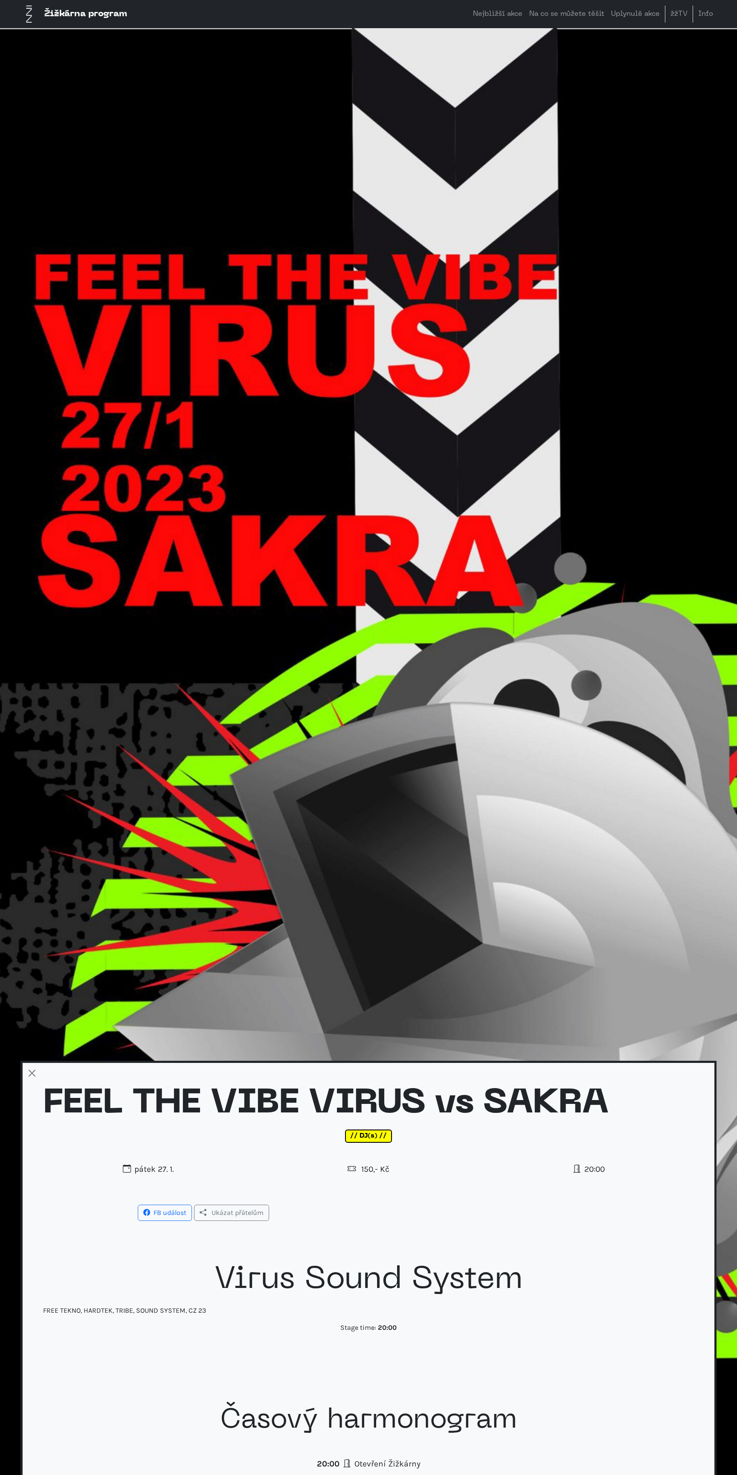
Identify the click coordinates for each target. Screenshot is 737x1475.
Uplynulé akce (635, 14)
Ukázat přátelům (238, 1213)
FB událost (170, 1213)
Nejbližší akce (497, 14)
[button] (165, 1212)
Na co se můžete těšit (566, 14)
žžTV (679, 14)
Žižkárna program (85, 14)
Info (705, 14)
